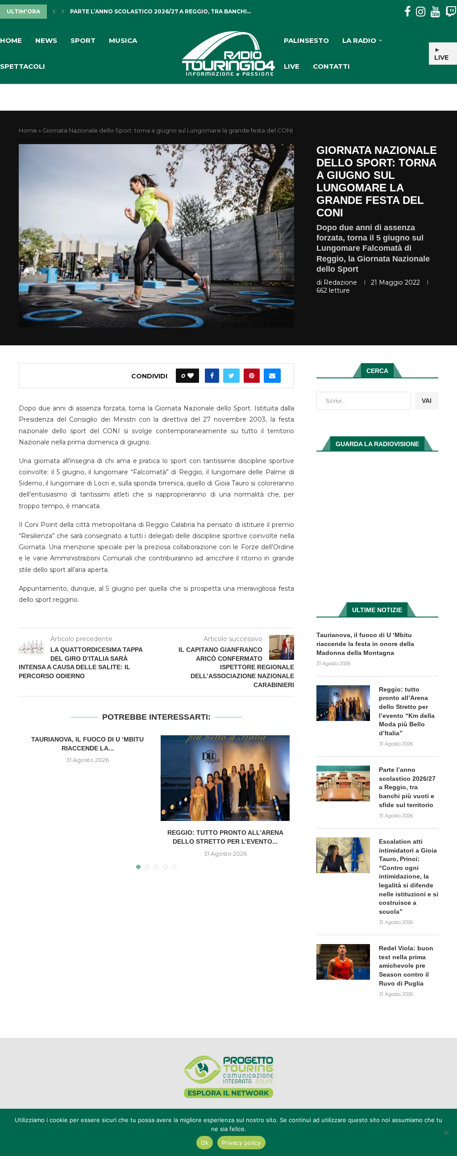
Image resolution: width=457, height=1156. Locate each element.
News (46, 40)
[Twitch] (451, 12)
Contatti (331, 66)
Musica (123, 40)
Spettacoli (22, 66)
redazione (340, 282)
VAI (427, 400)
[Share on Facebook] (212, 376)
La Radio (359, 40)
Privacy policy (241, 1142)
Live (291, 66)
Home (11, 40)
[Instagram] (420, 12)
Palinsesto (306, 40)
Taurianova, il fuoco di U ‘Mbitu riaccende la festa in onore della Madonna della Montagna (365, 643)
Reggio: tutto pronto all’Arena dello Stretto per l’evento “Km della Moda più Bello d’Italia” (407, 711)
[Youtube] (435, 12)
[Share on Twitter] (231, 376)
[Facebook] (407, 12)
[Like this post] (190, 376)
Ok (205, 1142)
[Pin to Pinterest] (252, 376)
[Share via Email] (272, 376)
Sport (83, 40)
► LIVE (441, 54)
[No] (445, 1132)
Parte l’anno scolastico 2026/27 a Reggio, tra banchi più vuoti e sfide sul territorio (407, 787)
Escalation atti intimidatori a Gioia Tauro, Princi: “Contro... (171, 11)
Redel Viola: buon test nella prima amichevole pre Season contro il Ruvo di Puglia (406, 965)
